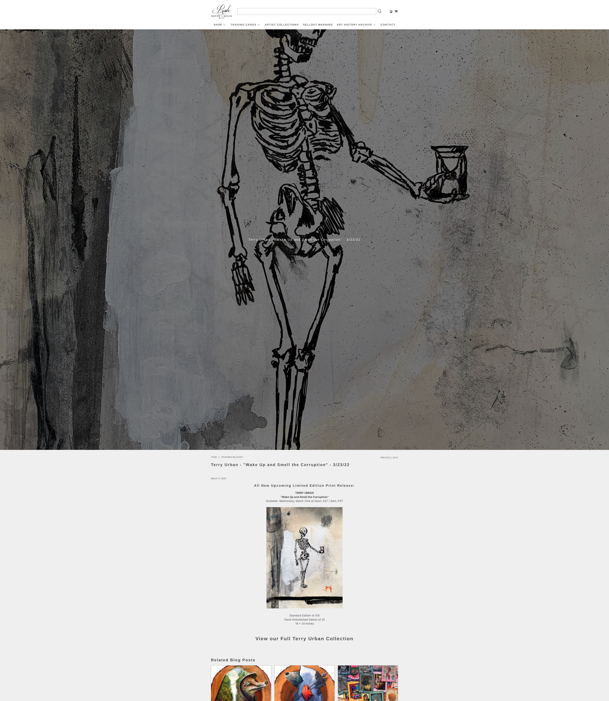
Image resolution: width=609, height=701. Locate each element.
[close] (371, 330)
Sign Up (331, 362)
